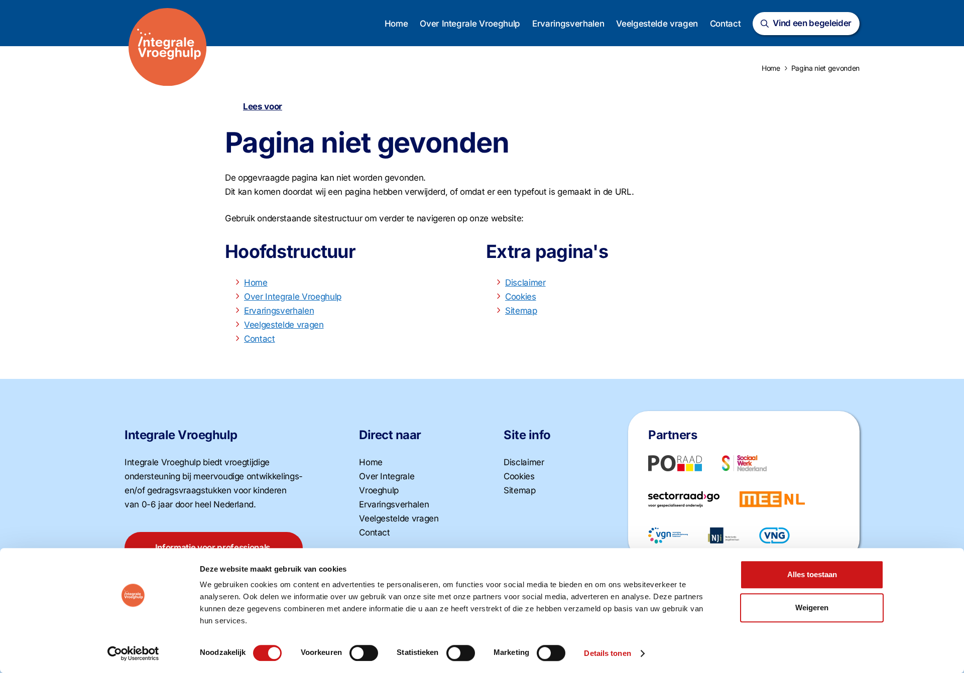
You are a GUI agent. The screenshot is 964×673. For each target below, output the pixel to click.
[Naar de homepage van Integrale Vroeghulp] (168, 47)
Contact (725, 24)
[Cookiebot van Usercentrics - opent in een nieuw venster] (133, 653)
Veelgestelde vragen (657, 24)
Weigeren (811, 607)
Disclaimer (525, 283)
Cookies (520, 297)
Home (396, 24)
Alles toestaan (812, 574)
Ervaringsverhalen (568, 24)
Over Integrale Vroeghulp (470, 24)
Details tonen (607, 653)
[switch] (363, 653)
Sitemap (521, 311)
